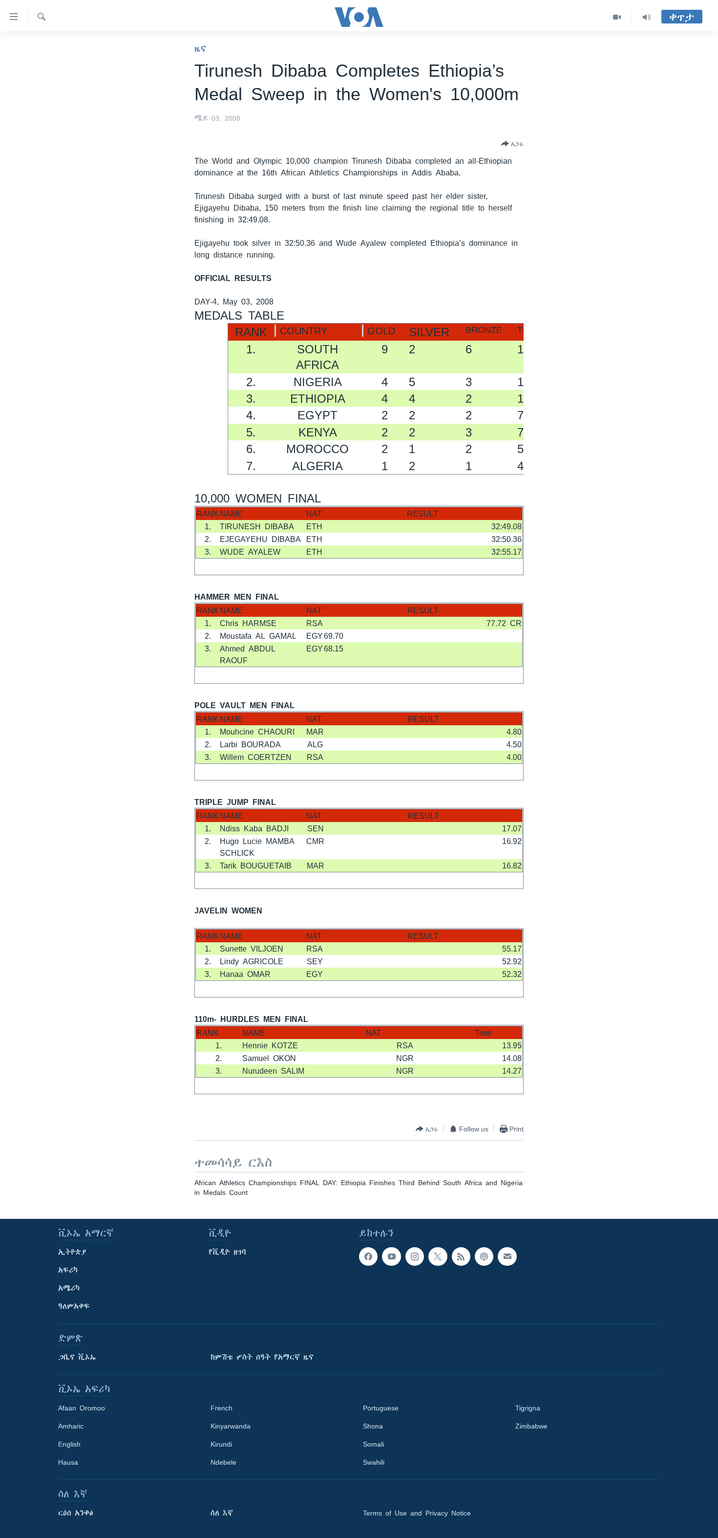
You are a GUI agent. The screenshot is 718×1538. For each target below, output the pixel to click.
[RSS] (461, 1256)
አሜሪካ (69, 1288)
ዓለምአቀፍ (74, 1306)
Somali (373, 1444)
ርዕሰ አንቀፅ (75, 1513)
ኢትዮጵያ (72, 1252)
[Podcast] (484, 1256)
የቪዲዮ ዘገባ (227, 1252)
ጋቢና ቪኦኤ (77, 1357)
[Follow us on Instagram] (414, 1256)
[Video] (617, 17)
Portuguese (381, 1408)
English (69, 1444)
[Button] (512, 144)
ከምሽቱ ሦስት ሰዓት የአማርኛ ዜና (262, 1357)
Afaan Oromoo (81, 1408)
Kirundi (221, 1444)
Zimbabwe (531, 1426)
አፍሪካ (68, 1270)
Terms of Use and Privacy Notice (417, 1513)
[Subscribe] (507, 1256)
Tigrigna (527, 1408)
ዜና (200, 49)
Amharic (71, 1426)
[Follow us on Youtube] (391, 1256)
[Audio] (646, 17)
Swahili (373, 1462)
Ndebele (223, 1462)
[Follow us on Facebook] (368, 1256)
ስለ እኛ (222, 1513)
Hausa (68, 1462)
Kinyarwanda (231, 1426)
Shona (373, 1426)
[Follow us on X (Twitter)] (437, 1256)
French (221, 1408)
